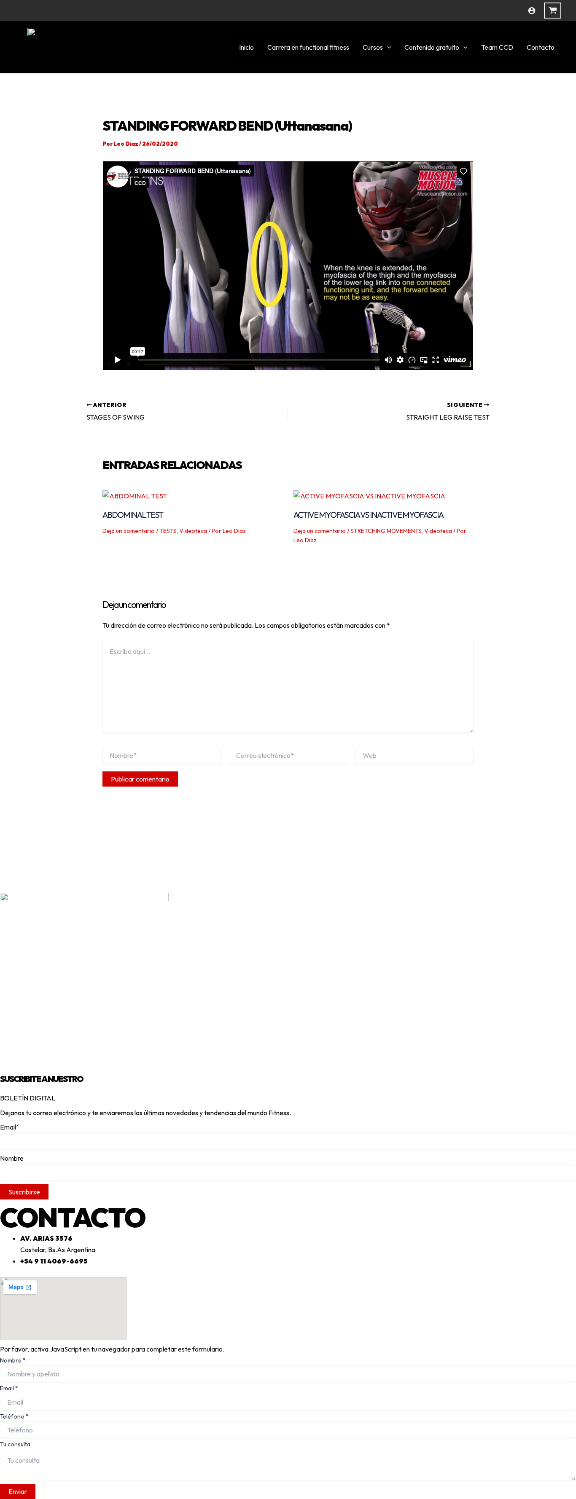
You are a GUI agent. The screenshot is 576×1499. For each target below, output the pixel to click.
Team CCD (497, 47)
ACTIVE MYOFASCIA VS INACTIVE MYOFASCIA (368, 514)
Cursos (373, 47)
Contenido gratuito (431, 47)
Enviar (17, 1491)
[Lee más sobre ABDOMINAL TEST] (134, 495)
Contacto (540, 47)
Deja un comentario (128, 531)
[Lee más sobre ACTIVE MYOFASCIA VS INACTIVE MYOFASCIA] (369, 495)
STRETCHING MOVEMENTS (386, 531)
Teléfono (14, 1416)
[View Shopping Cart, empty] (552, 11)
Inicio (246, 47)
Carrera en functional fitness (308, 47)
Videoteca (193, 531)
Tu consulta (15, 1444)
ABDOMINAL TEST (132, 514)
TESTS (168, 531)
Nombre (13, 1360)
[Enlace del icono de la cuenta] (532, 10)
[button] (387, 47)
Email (9, 1388)
